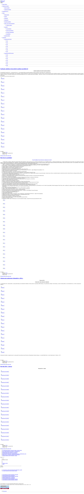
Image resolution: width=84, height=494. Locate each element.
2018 (7, 49)
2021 (7, 56)
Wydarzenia (4, 37)
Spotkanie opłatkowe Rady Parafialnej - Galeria (9, 455)
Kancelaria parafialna (7, 21)
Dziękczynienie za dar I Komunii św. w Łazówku (10, 452)
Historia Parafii (6, 14)
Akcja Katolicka (8, 28)
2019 (7, 51)
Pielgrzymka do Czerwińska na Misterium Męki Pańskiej (11, 454)
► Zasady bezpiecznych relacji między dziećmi (9, 470)
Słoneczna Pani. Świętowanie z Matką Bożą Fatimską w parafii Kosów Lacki (14, 453)
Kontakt (5, 16)
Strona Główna (4, 4)
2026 (7, 65)
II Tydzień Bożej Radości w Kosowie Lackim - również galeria (12, 450)
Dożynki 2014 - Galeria (6, 366)
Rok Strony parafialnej (6, 157)
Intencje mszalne (6, 7)
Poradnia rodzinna (7, 35)
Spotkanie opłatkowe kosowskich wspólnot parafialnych (14, 68)
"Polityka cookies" (9, 25)
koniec (3, 464)
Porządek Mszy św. (5, 11)
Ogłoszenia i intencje (5, 6)
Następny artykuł (5, 463)
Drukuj (4, 155)
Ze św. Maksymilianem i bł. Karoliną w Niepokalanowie (11, 451)
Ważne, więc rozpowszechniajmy (9, 23)
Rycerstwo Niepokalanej (10, 32)
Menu (1, 2)
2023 (7, 60)
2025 (7, 63)
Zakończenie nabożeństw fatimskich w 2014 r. (11, 278)
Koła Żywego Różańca (9, 30)
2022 (7, 58)
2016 (7, 46)
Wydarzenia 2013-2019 (7, 39)
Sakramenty (6, 18)
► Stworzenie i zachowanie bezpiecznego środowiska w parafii (12, 469)
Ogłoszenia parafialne (7, 9)
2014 (7, 42)
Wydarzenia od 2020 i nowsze (9, 53)
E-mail (10, 155)
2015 (7, 44)
